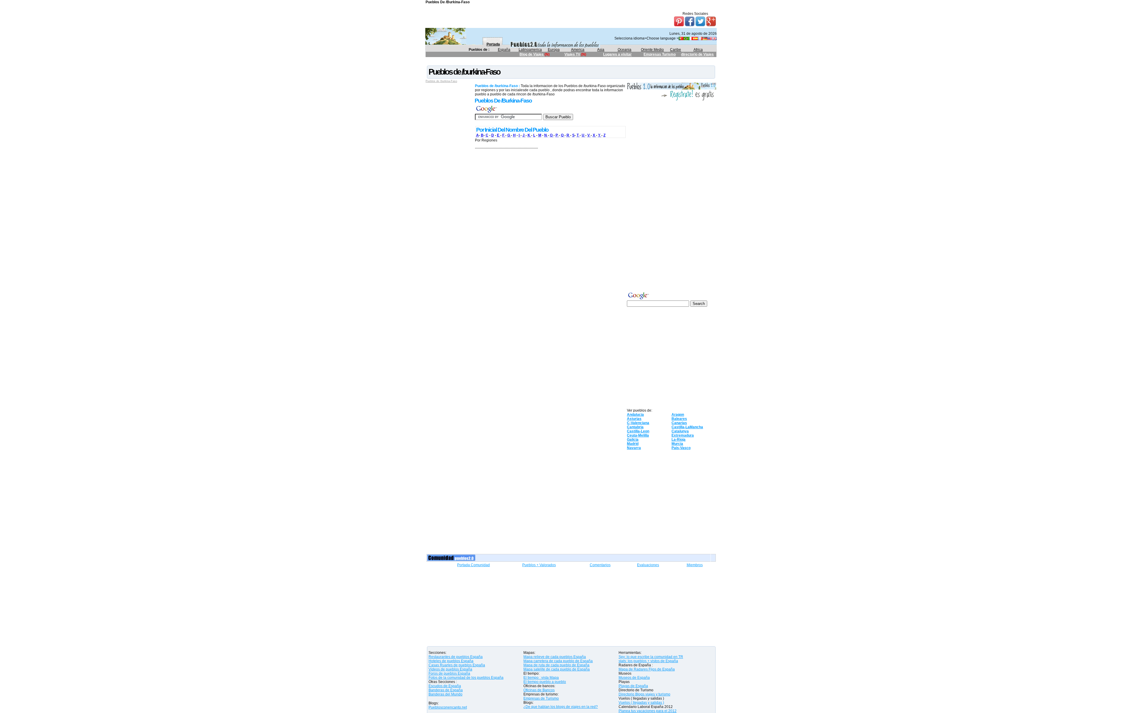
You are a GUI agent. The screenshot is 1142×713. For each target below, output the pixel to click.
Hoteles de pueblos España (451, 661)
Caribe (675, 50)
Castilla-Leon (638, 431)
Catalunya (680, 431)
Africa (698, 50)
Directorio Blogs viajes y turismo (644, 694)
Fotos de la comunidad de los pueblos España (466, 678)
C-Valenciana (638, 423)
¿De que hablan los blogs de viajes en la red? (560, 707)
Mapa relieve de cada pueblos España (554, 657)
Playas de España (633, 686)
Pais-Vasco (681, 448)
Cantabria (635, 427)
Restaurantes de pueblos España (456, 657)
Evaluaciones (648, 565)
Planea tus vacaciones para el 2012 (648, 711)
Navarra (634, 448)
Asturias (634, 419)
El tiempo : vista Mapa (541, 678)
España (504, 50)
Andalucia (635, 415)
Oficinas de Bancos (539, 690)
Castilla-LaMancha (687, 427)
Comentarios (600, 565)
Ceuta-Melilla (638, 435)
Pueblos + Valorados (539, 565)
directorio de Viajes (697, 54)
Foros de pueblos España (449, 673)
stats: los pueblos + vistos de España (648, 661)
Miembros (695, 565)
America (577, 50)
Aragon (678, 415)
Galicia (633, 439)
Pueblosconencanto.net (448, 707)
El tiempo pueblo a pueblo (544, 682)
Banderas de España (446, 690)
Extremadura (683, 435)
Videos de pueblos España (450, 669)
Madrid (633, 444)
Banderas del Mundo (445, 694)
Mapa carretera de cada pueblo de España (558, 661)
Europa (554, 50)
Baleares (679, 419)
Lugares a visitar (617, 54)
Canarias (679, 423)
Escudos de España (445, 686)
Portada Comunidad (473, 565)
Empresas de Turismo (541, 698)
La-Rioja (678, 439)
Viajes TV (572, 54)
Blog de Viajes (532, 54)
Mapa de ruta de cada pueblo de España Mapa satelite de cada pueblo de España (556, 667)
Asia (600, 50)
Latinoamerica (530, 50)
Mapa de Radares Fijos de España (647, 669)
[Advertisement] (534, 62)
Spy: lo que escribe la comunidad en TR (651, 657)
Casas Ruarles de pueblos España (457, 665)
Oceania (624, 50)
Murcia (677, 444)
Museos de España (634, 678)
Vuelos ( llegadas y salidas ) (641, 703)
